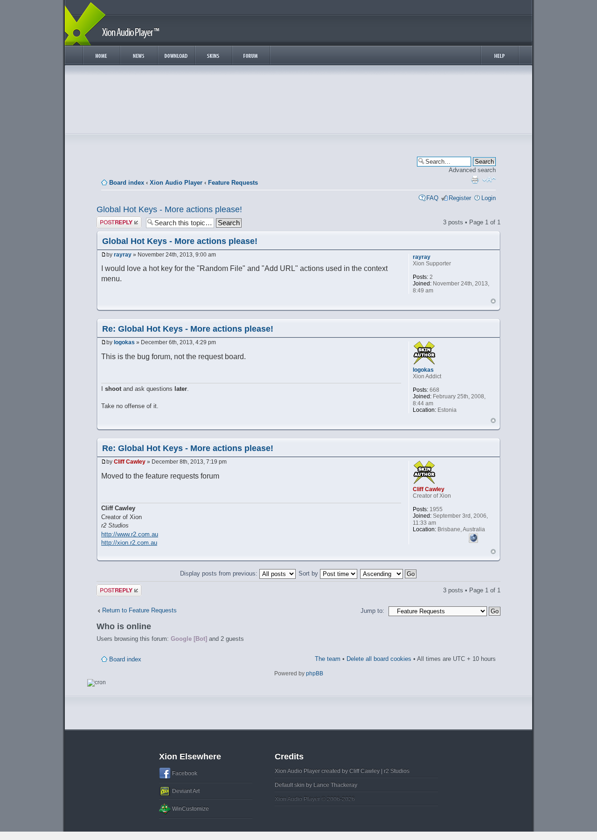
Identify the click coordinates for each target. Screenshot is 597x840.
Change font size (489, 179)
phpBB (314, 673)
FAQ (432, 197)
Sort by (309, 573)
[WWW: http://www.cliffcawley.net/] (473, 537)
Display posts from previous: (219, 573)
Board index (126, 182)
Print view (475, 179)
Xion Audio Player (176, 182)
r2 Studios (397, 771)
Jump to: (372, 610)
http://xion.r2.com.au (129, 542)
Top (493, 301)
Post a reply (113, 219)
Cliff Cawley (130, 461)
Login (488, 197)
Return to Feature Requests (139, 610)
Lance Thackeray (335, 785)
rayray (123, 254)
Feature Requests (233, 182)
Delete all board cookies (379, 658)
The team (327, 658)
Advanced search (472, 170)
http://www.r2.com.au (129, 534)
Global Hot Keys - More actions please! (169, 209)
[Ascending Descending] (388, 573)
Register (460, 197)
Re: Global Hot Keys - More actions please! (187, 328)
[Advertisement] (298, 102)
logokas (124, 342)
